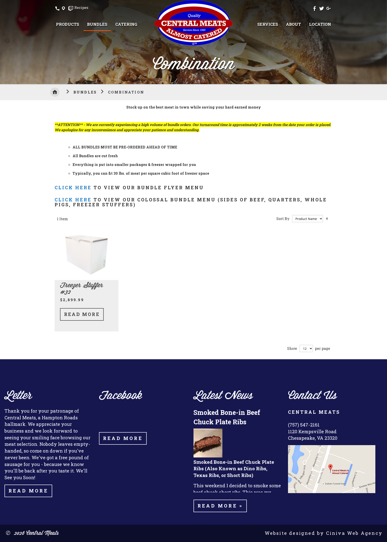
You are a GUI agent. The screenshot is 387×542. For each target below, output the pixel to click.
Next (379, 41)
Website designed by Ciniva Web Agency (324, 533)
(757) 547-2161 (304, 425)
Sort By (283, 218)
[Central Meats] (193, 23)
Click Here (73, 187)
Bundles (86, 92)
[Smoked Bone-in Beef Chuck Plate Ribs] (208, 456)
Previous (7, 41)
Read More (82, 314)
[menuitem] (67, 24)
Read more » (220, 506)
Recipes (81, 8)
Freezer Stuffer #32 (81, 288)
